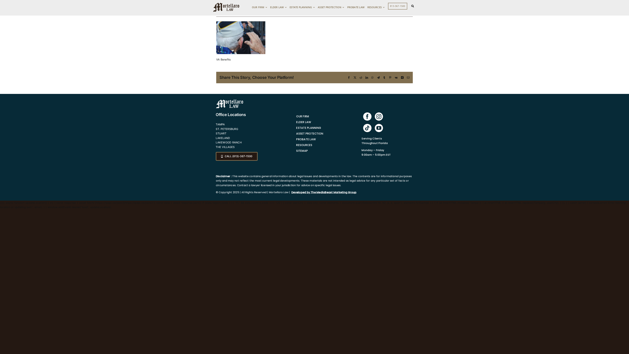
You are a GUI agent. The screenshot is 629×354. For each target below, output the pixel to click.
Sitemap (302, 151)
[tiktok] (367, 128)
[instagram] (379, 116)
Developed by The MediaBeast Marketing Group (323, 192)
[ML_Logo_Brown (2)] (226, 2)
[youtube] (379, 128)
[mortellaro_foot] (230, 100)
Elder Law (303, 122)
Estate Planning (308, 128)
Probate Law (306, 139)
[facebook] (367, 116)
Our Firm (302, 116)
